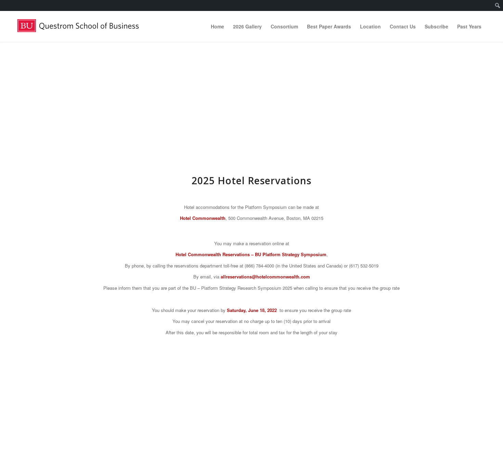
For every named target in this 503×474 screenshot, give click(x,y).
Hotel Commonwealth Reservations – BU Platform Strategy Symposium (251, 254)
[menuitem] (497, 5)
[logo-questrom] (81, 26)
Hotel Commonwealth (202, 218)
